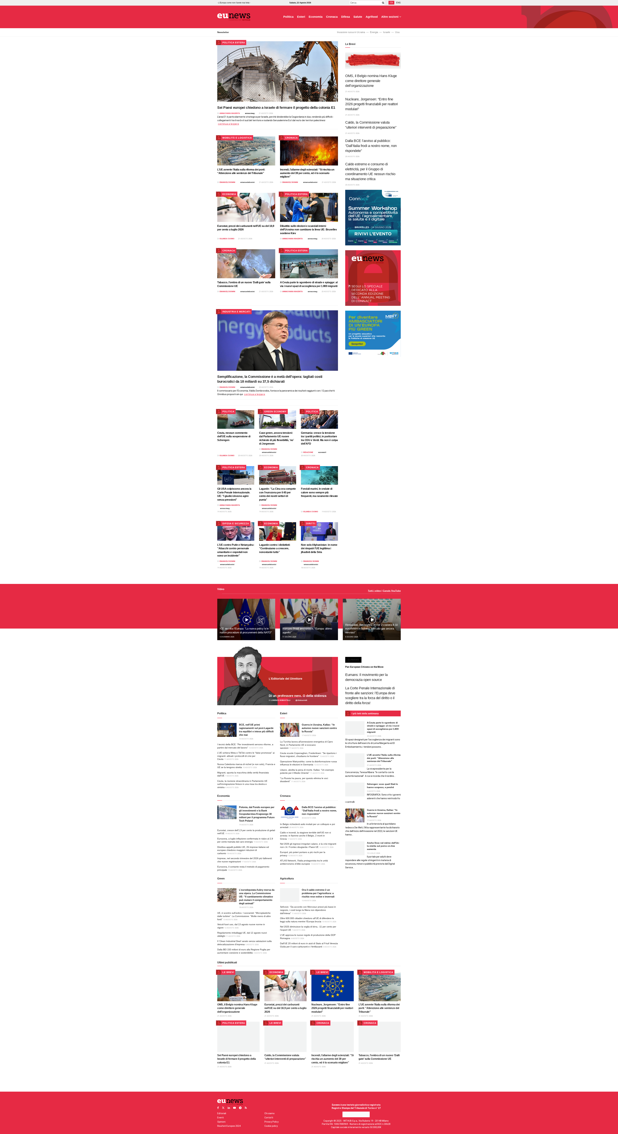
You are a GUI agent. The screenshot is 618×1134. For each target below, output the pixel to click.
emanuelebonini (247, 182)
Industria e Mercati (236, 311)
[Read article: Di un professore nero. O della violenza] (277, 681)
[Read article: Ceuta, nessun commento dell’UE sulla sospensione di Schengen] (235, 419)
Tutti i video (374, 590)
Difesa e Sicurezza (235, 523)
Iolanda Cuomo (227, 239)
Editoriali (221, 1113)
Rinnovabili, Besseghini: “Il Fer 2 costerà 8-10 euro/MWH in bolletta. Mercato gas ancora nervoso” (371, 628)
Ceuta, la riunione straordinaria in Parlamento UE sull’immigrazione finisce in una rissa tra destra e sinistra (242, 784)
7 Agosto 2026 (231, 776)
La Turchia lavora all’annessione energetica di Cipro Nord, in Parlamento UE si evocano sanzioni (306, 744)
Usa (397, 32)
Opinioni (221, 1121)
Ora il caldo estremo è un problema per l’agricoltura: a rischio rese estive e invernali (318, 893)
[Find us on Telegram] (240, 1108)
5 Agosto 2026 (252, 945)
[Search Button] (382, 2)
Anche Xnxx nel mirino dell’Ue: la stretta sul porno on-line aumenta (383, 846)
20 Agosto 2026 (329, 239)
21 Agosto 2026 (266, 113)
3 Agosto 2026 (260, 953)
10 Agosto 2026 (250, 767)
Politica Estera (233, 42)
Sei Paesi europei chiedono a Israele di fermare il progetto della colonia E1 (276, 108)
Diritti (310, 523)
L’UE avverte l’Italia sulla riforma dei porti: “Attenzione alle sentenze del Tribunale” (384, 758)
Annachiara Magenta (230, 113)
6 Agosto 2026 (232, 787)
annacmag (249, 113)
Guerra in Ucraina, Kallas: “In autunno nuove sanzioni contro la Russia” (319, 728)
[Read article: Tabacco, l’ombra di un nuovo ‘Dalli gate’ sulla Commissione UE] (246, 263)
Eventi (220, 1117)
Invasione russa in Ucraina (351, 32)
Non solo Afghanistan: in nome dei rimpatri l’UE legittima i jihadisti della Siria (319, 548)
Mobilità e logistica (237, 137)
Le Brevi (228, 972)
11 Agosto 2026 (231, 759)
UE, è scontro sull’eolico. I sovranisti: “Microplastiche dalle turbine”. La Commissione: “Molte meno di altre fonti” (244, 916)
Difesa (345, 16)
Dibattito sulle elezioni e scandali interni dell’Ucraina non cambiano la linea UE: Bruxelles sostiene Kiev (308, 230)
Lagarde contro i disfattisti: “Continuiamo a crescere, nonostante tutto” (274, 548)
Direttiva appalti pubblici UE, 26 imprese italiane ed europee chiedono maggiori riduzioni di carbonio (243, 850)
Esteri (301, 16)
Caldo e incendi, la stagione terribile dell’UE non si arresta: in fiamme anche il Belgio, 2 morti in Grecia (305, 835)
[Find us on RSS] (246, 1108)
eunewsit (322, 452)
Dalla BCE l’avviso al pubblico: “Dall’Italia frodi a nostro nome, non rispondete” (371, 146)
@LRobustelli (301, 700)
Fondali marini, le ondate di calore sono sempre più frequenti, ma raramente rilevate (319, 492)
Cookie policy (271, 1126)
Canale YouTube (392, 590)
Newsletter (223, 32)
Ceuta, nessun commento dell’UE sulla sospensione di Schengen (233, 436)
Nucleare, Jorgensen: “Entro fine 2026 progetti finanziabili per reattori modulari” (371, 104)
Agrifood (372, 16)
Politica (288, 16)
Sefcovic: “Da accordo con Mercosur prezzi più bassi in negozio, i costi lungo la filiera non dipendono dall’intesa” (308, 910)
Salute (357, 16)
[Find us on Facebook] (218, 1108)
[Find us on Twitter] (223, 1108)
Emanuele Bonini (227, 182)
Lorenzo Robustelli (280, 700)
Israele (386, 32)
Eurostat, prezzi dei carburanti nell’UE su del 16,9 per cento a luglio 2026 (285, 1008)
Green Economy (275, 411)
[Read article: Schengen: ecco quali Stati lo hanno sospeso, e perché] (355, 789)
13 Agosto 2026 (246, 739)
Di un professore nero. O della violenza (297, 696)
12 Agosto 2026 (256, 748)
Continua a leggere (228, 124)
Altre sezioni (389, 16)
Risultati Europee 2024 (229, 1126)
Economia (316, 16)
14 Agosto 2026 (326, 847)
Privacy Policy (271, 1121)
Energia (374, 32)
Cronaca (332, 16)
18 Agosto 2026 (308, 568)
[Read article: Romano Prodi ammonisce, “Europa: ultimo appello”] (309, 619)
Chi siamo (269, 1113)
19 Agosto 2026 (224, 512)
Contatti (268, 1117)
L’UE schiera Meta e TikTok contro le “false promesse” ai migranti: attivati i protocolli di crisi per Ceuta (246, 755)
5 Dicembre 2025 (227, 637)
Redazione (308, 452)
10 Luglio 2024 (373, 853)
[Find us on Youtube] (234, 1108)
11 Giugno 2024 (289, 637)
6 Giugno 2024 (351, 637)
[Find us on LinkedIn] (229, 1108)
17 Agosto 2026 (309, 735)
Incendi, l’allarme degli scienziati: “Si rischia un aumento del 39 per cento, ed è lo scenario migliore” (307, 173)
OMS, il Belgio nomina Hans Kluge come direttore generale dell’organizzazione (371, 81)
